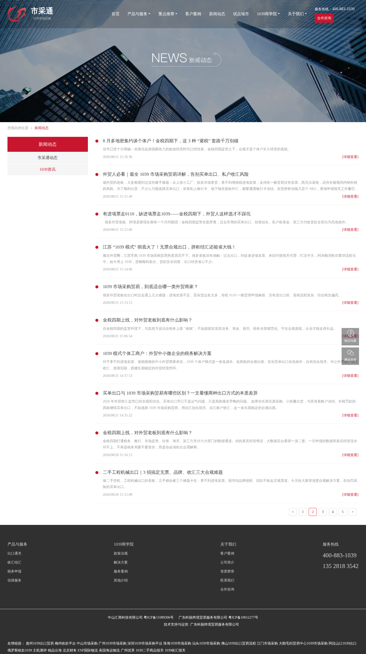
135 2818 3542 (341, 566)
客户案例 (193, 14)
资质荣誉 (227, 571)
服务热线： (335, 9)
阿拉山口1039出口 (343, 643)
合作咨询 (324, 18)
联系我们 (227, 580)
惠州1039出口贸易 (40, 643)
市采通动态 (48, 158)
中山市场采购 (87, 643)
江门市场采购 (267, 643)
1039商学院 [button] (267, 14)
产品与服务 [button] (137, 14)
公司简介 (227, 562)
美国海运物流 (109, 650)
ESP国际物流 (88, 650)
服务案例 (121, 571)
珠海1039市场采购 (177, 643)
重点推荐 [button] (166, 14)
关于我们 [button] (296, 14)
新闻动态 (217, 14)
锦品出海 (55, 650)
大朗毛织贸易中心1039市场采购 (303, 643)
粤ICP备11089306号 (159, 617)
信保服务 (14, 580)
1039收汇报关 (175, 650)
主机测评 (40, 650)
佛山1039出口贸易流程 (238, 643)
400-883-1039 (340, 555)
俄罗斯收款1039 (19, 650)
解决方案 (121, 562)
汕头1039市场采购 (206, 643)
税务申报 (14, 571)
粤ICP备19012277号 (243, 617)
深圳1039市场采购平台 (144, 643)
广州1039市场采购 (112, 643)
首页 (116, 14)
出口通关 (14, 553)
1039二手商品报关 (150, 650)
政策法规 (121, 553)
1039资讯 (48, 169)
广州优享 (128, 650)
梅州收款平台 (65, 643)
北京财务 (70, 650)
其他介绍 (121, 580)
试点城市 (241, 14)
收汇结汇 (14, 562)
